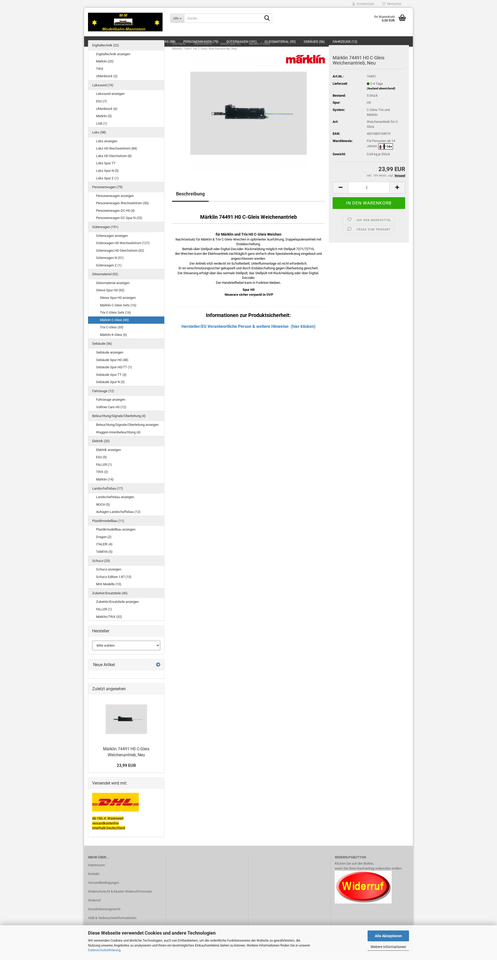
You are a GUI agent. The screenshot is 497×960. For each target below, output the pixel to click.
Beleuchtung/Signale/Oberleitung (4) (119, 416)
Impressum (96, 865)
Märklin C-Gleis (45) (114, 320)
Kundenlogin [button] (365, 4)
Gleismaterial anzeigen (112, 283)
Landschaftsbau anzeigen (115, 497)
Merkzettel (393, 4)
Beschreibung (190, 193)
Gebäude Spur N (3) (110, 382)
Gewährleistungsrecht (104, 909)
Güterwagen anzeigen (112, 236)
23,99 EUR (126, 765)
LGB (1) (101, 123)
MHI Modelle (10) (108, 584)
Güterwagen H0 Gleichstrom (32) (120, 250)
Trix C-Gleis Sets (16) (115, 312)
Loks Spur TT (106, 163)
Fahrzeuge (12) (103, 391)
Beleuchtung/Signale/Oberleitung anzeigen (127, 425)
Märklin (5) (104, 116)
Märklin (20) (105, 61)
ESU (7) (101, 101)
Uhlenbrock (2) (107, 76)
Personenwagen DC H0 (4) (115, 211)
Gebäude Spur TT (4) (111, 375)
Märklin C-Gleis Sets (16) (118, 305)
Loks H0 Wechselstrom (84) (116, 148)
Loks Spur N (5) (107, 171)
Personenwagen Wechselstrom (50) (122, 203)
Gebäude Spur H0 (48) (112, 360)
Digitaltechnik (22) (105, 45)
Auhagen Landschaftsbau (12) (118, 512)
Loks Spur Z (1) (107, 178)
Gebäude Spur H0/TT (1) (114, 367)
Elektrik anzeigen (108, 450)
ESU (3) (101, 457)
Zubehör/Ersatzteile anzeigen (117, 602)
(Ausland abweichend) (381, 88)
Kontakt (93, 874)
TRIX (99, 69)
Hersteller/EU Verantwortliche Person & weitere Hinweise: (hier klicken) (248, 326)
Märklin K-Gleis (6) (113, 335)
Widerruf (94, 900)
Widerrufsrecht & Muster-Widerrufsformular (120, 891)
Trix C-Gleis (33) (111, 327)
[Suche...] (267, 18)
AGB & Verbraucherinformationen (112, 918)
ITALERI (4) (104, 544)
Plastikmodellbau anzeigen (115, 529)
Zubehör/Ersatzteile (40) (110, 593)
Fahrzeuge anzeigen (110, 399)
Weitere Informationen (388, 947)
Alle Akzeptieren (388, 936)
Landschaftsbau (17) (107, 488)
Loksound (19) (102, 85)
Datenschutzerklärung (104, 950)
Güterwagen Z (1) (109, 265)
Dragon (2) (104, 537)
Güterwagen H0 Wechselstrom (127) (123, 243)
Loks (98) (99, 132)
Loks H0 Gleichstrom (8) (114, 156)
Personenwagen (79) (107, 187)
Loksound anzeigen (110, 94)
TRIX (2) (102, 472)
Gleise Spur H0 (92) (110, 290)
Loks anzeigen (106, 141)
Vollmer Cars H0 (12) (111, 407)
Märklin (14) (105, 479)
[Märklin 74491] (248, 113)
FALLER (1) (104, 465)
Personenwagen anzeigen (115, 196)
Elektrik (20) (101, 441)
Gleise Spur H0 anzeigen (118, 298)
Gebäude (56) (102, 343)
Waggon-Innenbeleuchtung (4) (118, 432)
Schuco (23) (101, 561)
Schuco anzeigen (108, 569)
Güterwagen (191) (105, 227)
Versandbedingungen (103, 883)
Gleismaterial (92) (105, 274)
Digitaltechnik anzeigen (113, 54)
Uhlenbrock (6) (107, 109)
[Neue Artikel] (158, 665)
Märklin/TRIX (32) (109, 617)
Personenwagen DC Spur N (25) (119, 218)
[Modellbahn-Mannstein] (125, 22)
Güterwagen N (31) (110, 258)
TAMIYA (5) (104, 552)
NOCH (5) (103, 504)
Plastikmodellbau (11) (108, 521)
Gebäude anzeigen (109, 352)
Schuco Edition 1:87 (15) (113, 577)
